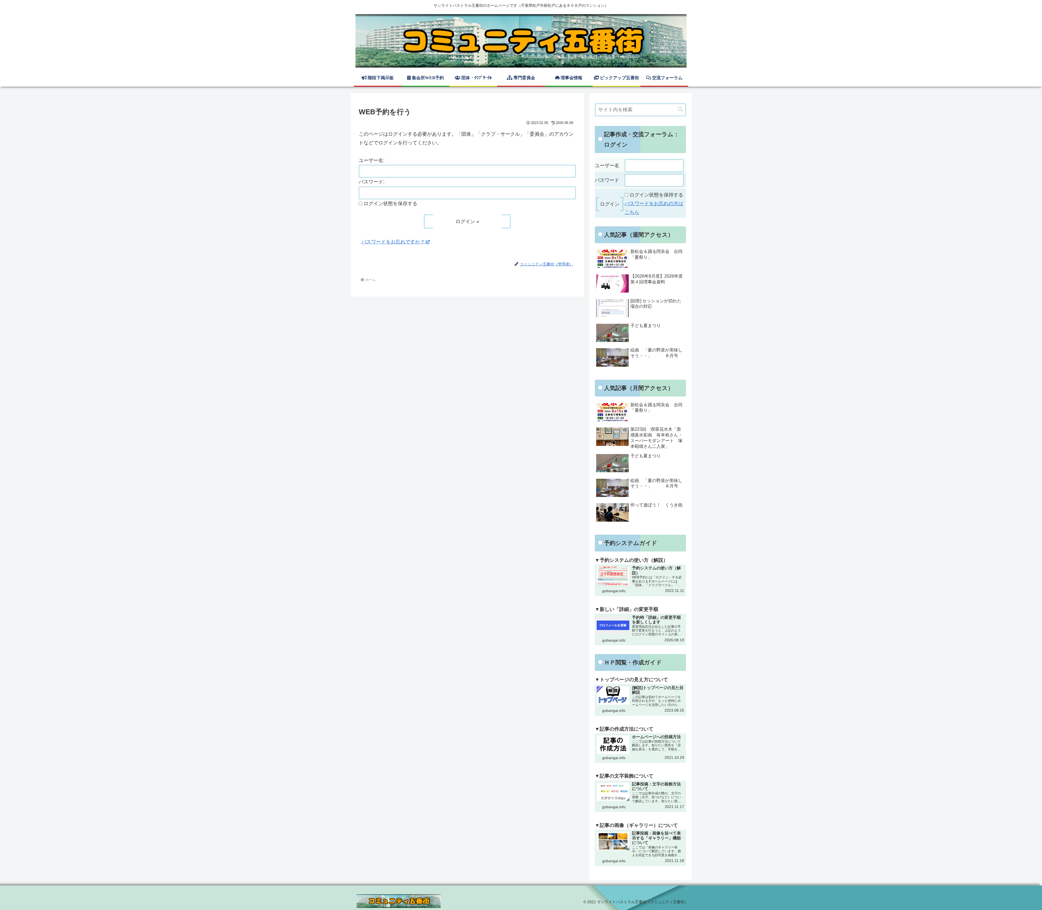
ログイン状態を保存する (390, 203)
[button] (680, 109)
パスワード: (372, 182)
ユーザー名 (607, 165)
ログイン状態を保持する (656, 195)
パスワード (607, 180)
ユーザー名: (372, 160)
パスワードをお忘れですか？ (393, 242)
